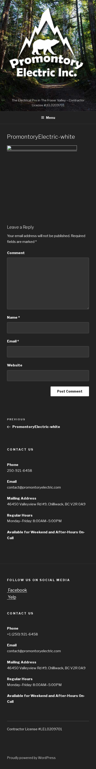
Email (13, 341)
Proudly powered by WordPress (31, 758)
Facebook (17, 590)
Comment (16, 253)
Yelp (11, 597)
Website (14, 365)
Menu (50, 118)
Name (13, 317)
